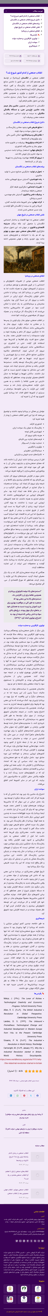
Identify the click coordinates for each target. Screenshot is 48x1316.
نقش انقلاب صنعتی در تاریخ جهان (27, 27)
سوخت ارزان (32, 42)
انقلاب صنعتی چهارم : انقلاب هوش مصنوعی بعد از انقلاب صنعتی (16, 1191)
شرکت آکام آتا (22, 1312)
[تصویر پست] (37, 1157)
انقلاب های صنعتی (26, 1081)
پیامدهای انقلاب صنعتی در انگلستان (26, 23)
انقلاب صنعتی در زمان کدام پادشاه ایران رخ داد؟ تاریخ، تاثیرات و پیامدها (18, 1157)
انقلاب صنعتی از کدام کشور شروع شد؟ (25, 16)
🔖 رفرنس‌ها (35, 34)
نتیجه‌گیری (33, 46)
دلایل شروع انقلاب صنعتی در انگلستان (25, 19)
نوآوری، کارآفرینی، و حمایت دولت (24, 38)
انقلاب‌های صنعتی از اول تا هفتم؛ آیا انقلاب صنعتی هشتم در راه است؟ (16, 1175)
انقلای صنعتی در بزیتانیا (30, 31)
